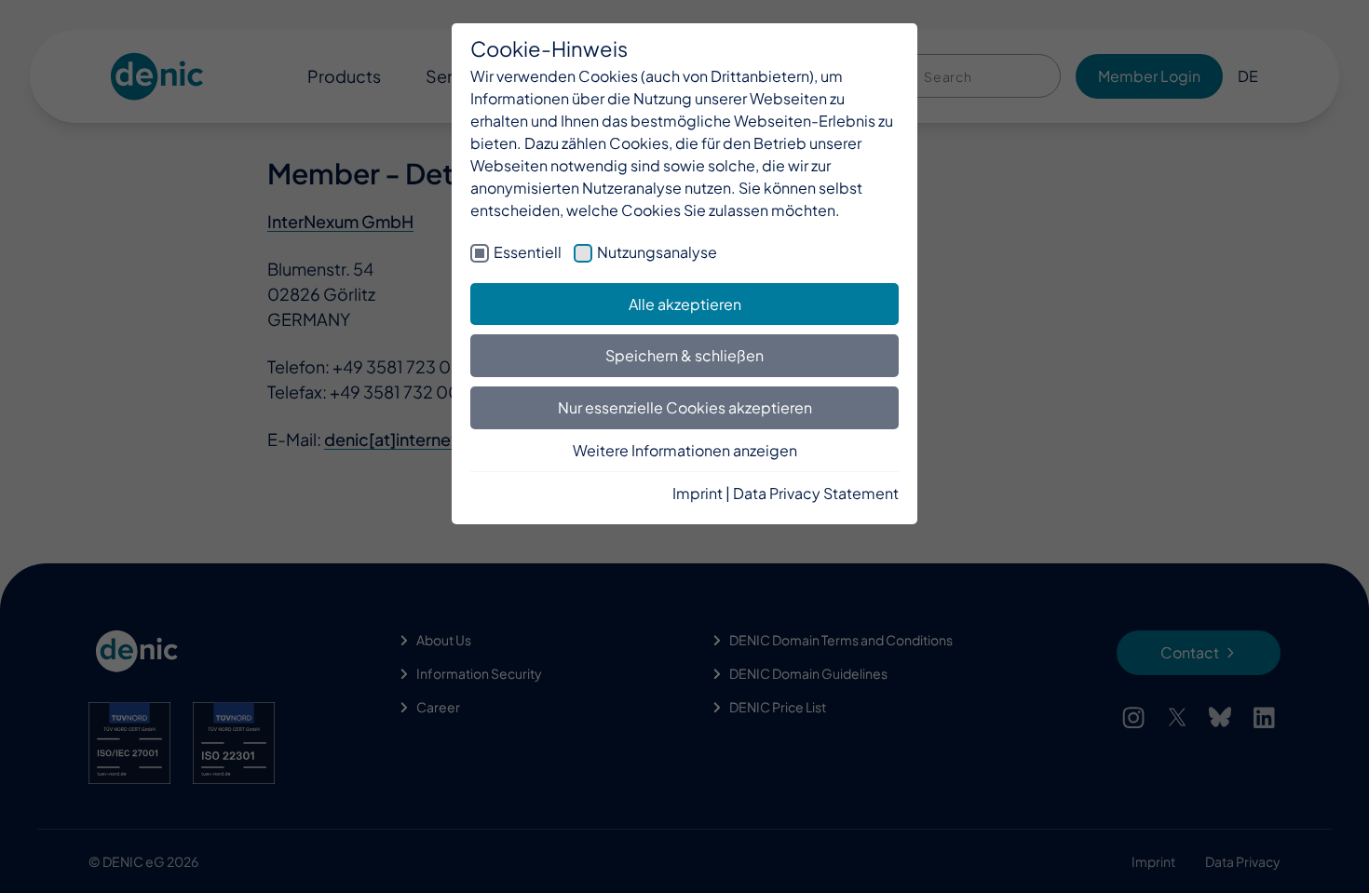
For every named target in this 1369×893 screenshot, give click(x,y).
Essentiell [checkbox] (528, 252)
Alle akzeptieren (685, 304)
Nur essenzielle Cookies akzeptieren (685, 407)
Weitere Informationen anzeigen (685, 450)
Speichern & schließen (684, 355)
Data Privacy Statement (816, 493)
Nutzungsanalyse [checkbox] (657, 252)
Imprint (697, 493)
